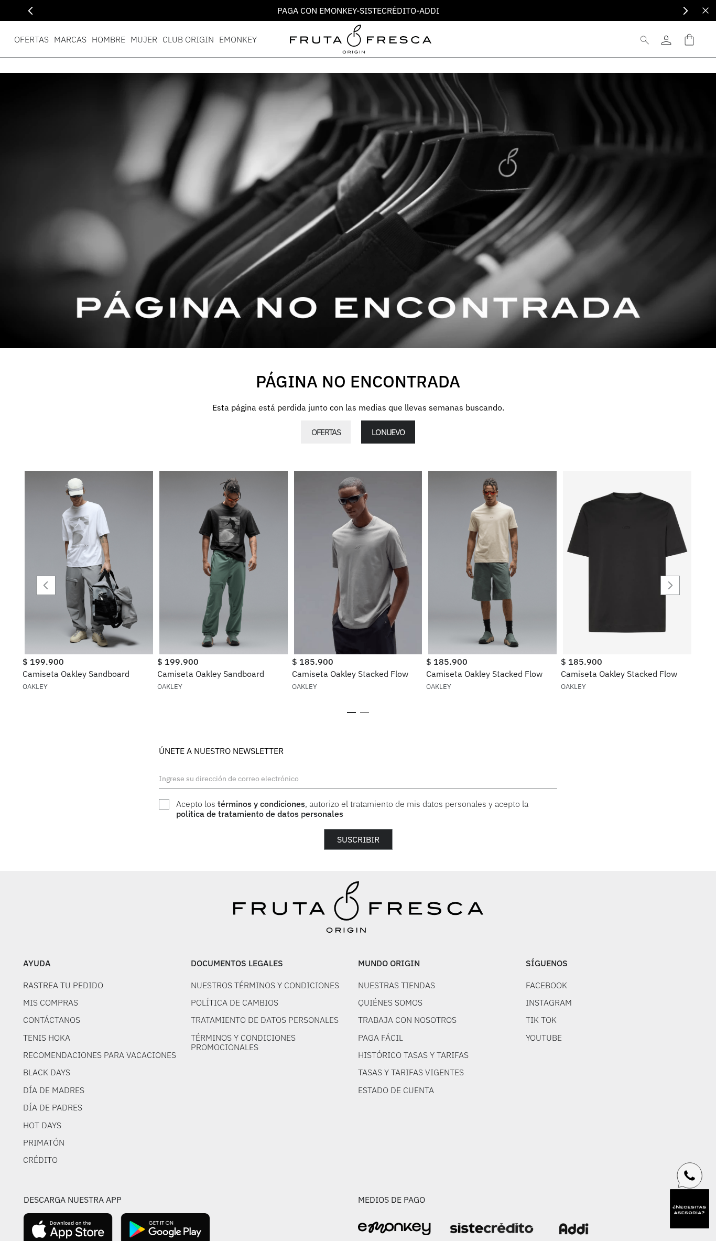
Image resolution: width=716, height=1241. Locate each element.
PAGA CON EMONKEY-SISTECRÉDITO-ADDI (358, 10)
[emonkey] (394, 1228)
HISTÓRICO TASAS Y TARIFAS (413, 1055)
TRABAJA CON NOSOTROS (407, 1019)
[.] (666, 39)
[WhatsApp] (690, 1175)
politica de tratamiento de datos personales (259, 813)
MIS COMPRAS (50, 1002)
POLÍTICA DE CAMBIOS (234, 1002)
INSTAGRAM (549, 1002)
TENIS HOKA (46, 1037)
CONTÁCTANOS (51, 1019)
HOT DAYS (42, 1125)
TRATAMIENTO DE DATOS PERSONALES (265, 1019)
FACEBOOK (546, 985)
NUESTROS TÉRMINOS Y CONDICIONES (265, 985)
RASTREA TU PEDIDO (63, 985)
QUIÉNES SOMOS (390, 1002)
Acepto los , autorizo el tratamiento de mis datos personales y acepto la (352, 808)
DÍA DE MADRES (53, 1090)
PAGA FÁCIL (380, 1037)
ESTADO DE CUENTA (396, 1090)
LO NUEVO (388, 432)
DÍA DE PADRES (52, 1107)
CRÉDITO (40, 1159)
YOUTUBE (544, 1037)
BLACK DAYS (46, 1072)
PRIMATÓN (43, 1142)
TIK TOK (541, 1019)
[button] (351, 712)
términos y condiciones (261, 803)
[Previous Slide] (31, 10)
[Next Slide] (685, 10)
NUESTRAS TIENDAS (396, 985)
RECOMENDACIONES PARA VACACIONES (99, 1055)
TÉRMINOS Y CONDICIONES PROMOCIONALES (243, 1042)
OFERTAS (325, 432)
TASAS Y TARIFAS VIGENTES (411, 1072)
